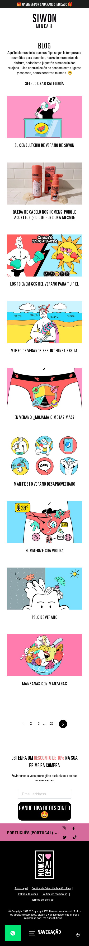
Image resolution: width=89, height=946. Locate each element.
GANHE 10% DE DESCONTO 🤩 (44, 811)
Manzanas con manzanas (44, 683)
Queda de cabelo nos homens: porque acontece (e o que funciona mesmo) (44, 214)
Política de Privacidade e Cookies (51, 888)
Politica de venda (28, 894)
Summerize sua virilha (44, 550)
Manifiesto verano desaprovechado (44, 484)
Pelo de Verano (44, 617)
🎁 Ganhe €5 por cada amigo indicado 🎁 (45, 4)
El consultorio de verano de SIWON (44, 145)
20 (51, 724)
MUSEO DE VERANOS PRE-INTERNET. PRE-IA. (44, 350)
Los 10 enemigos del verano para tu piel (44, 284)
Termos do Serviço (43, 899)
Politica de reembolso (54, 894)
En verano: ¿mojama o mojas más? (44, 417)
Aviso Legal (21, 888)
